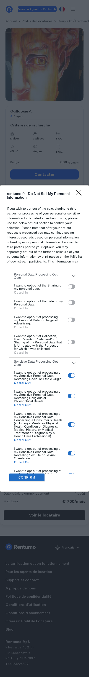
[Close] (80, 194)
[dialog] (44, 338)
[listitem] (44, 276)
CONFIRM (26, 477)
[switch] (71, 286)
